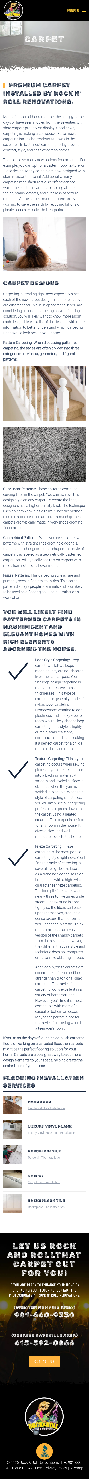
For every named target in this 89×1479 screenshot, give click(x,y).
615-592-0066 (44, 1343)
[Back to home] (13, 10)
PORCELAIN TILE (44, 1151)
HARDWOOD (39, 1102)
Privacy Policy (55, 1468)
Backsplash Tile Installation (46, 1207)
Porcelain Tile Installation (44, 1157)
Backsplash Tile (46, 1201)
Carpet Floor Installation (44, 1182)
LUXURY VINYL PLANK (50, 1126)
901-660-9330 (44, 1315)
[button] (76, 10)
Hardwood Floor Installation (46, 1108)
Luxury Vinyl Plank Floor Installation (51, 1133)
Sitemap (76, 1468)
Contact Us (44, 1361)
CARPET (36, 1176)
